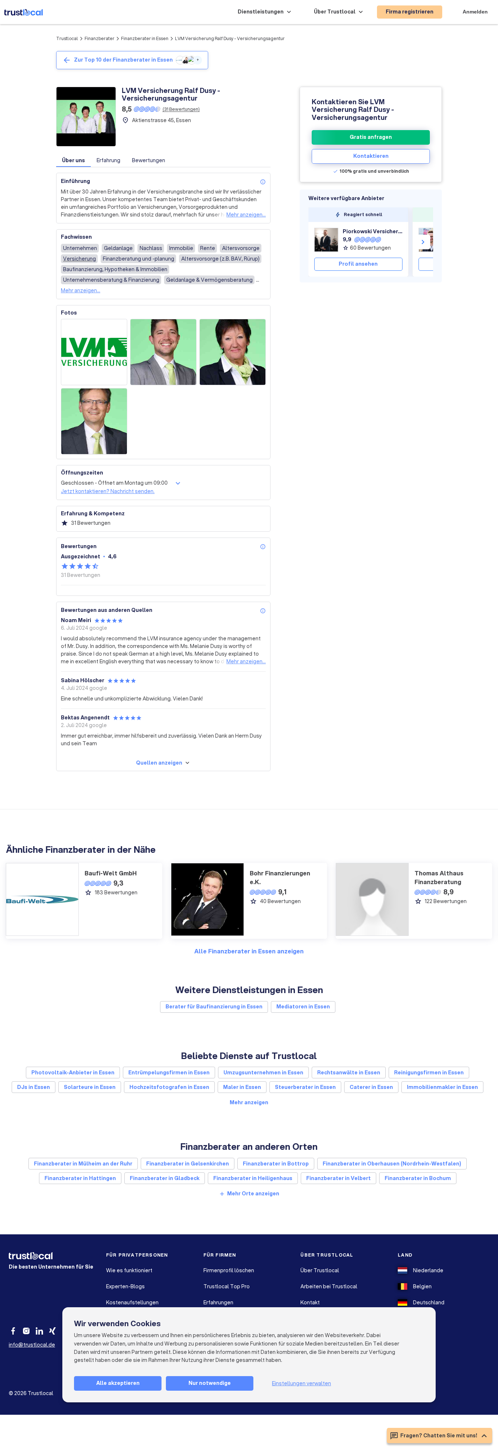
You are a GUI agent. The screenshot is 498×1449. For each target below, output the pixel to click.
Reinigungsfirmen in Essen (429, 1072)
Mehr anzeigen (249, 1102)
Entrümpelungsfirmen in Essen (169, 1072)
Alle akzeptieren (118, 1383)
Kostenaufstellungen (132, 1302)
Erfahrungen (218, 1302)
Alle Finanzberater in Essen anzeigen (249, 951)
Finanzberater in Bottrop (276, 1163)
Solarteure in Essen (90, 1087)
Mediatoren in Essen (303, 1006)
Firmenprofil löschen (228, 1270)
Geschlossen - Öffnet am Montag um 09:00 (114, 483)
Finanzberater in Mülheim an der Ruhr (83, 1163)
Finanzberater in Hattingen (80, 1178)
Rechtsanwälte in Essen (348, 1072)
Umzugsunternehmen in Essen (263, 1072)
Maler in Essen (242, 1087)
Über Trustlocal (319, 1270)
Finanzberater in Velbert (338, 1178)
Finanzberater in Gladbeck (164, 1178)
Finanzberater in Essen (144, 38)
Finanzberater (99, 38)
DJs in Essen (33, 1087)
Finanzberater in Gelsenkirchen (187, 1163)
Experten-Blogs (125, 1286)
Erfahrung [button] (108, 160)
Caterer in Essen (371, 1087)
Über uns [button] (73, 160)
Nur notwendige (209, 1383)
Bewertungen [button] (148, 160)
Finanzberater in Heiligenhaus (252, 1178)
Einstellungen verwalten (301, 1383)
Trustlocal (67, 38)
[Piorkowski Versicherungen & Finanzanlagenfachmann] (326, 240)
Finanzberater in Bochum (418, 1178)
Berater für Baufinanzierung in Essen (214, 1006)
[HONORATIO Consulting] (431, 240)
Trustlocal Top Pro (226, 1286)
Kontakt (310, 1302)
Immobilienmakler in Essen (442, 1087)
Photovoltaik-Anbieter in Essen (72, 1072)
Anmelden (475, 12)
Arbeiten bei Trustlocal (328, 1286)
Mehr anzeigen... (246, 214)
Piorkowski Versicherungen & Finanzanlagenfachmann (372, 231)
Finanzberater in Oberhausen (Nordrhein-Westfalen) (392, 1163)
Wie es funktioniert (129, 1270)
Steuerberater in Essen (305, 1087)
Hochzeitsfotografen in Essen (169, 1087)
